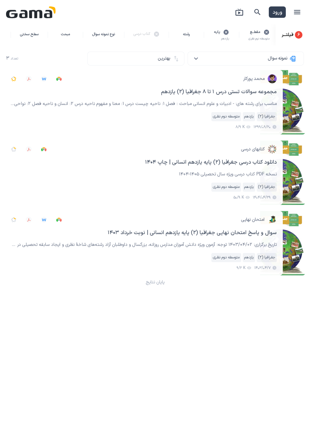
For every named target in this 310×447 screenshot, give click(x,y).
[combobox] (246, 59)
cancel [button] (267, 32)
